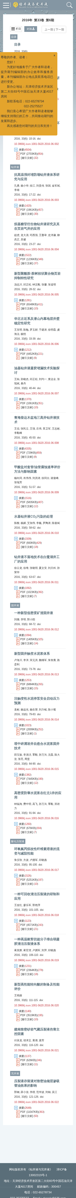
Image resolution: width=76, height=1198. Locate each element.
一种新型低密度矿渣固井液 (33, 613)
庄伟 (39, 428)
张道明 (52, 284)
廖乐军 (27, 905)
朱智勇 (52, 660)
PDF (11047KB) (29, 1111)
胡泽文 (27, 1040)
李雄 (16, 189)
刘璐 (16, 619)
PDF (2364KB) (28, 970)
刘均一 (43, 379)
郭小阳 (31, 619)
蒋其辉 (18, 950)
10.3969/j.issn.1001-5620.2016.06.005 (36, 294)
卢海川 (18, 660)
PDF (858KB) (28, 61)
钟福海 (18, 803)
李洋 (26, 660)
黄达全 (52, 379)
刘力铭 (43, 709)
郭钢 (16, 1092)
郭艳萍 (36, 905)
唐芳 (41, 1040)
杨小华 (25, 185)
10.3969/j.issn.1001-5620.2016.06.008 (36, 442)
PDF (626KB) (28, 1060)
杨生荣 (34, 709)
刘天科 (52, 567)
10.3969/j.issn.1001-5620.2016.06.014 (36, 719)
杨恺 (23, 334)
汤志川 (18, 284)
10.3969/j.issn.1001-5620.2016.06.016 (36, 818)
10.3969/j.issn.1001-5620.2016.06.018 (36, 915)
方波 (26, 859)
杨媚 (23, 523)
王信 (16, 428)
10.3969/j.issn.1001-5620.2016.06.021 (36, 1050)
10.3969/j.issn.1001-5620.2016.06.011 (36, 582)
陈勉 (26, 329)
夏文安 (43, 567)
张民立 (25, 428)
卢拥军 (34, 859)
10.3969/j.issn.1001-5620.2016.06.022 (36, 1102)
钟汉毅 (36, 284)
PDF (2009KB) (28, 729)
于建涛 (43, 329)
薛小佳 (25, 1092)
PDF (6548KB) (28, 304)
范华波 (40, 1092)
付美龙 (18, 1040)
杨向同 (18, 478)
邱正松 (27, 284)
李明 (23, 619)
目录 (13, 36)
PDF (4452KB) (28, 353)
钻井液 (15, 167)
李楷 (32, 1092)
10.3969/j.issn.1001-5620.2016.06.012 (36, 629)
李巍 (39, 523)
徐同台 (45, 478)
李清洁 (27, 754)
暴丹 (23, 383)
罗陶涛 (47, 523)
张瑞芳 (18, 482)
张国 (48, 185)
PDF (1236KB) (28, 259)
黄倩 (35, 1040)
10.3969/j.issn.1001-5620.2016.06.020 (36, 1005)
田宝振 (18, 754)
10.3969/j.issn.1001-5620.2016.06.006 (36, 344)
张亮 (20, 759)
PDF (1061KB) (28, 403)
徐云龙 (18, 567)
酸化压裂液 (17, 841)
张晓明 (34, 567)
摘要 (21, 57)
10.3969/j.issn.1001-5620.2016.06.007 (36, 393)
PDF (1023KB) (28, 592)
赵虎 (16, 235)
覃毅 (35, 754)
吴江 (54, 1092)
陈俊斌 (56, 523)
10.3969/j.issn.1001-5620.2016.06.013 (36, 674)
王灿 (16, 379)
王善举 (43, 235)
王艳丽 (18, 995)
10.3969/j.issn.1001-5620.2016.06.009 (36, 492)
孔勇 (16, 185)
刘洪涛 (36, 478)
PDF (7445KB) (28, 778)
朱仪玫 (18, 859)
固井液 (15, 605)
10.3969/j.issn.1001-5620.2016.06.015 (36, 769)
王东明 (18, 329)
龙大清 (25, 235)
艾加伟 (31, 523)
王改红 (18, 905)
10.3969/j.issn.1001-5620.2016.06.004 (36, 249)
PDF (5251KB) (28, 879)
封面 (29, 28)
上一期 (48, 29)
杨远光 (25, 709)
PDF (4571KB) (28, 924)
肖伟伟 (27, 478)
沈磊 (50, 754)
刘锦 (48, 1092)
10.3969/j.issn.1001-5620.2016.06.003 (36, 199)
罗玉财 (34, 329)
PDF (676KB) (28, 828)
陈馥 (16, 523)
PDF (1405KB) (28, 639)
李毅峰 (18, 432)
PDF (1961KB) (28, 209)
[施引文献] (27, 157)
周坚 (27, 759)
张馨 (44, 284)
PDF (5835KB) (28, 502)
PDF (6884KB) (28, 684)
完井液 (15, 1073)
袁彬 (16, 709)
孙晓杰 (25, 379)
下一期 (60, 29)
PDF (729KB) (28, 452)
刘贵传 (40, 185)
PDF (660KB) (28, 542)
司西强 (34, 235)
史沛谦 (52, 235)
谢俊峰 (55, 478)
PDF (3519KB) (28, 1015)
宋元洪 (34, 660)
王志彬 (56, 428)
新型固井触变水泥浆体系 (32, 653)
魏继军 (43, 660)
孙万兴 (43, 754)
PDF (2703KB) (28, 153)
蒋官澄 (27, 950)
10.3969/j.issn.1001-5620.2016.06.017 (36, 869)
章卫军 (47, 428)
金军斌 (56, 185)
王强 (32, 428)
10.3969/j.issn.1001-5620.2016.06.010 (36, 533)
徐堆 (26, 567)
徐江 (32, 185)
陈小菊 (52, 709)
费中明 (27, 803)
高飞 (35, 803)
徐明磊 (52, 329)
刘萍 (44, 950)
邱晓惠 (43, 859)
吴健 (23, 239)
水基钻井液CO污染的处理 (33, 516)
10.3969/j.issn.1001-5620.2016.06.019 (36, 960)
